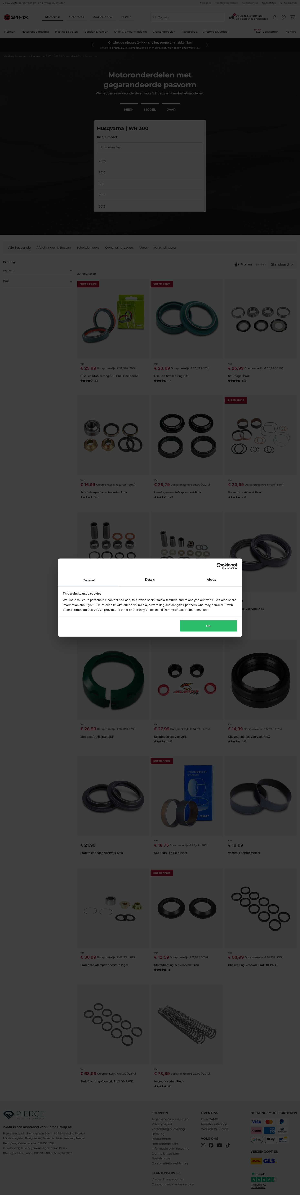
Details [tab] (150, 579)
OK (208, 626)
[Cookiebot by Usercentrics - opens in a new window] (219, 566)
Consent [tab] (89, 580)
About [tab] (211, 579)
